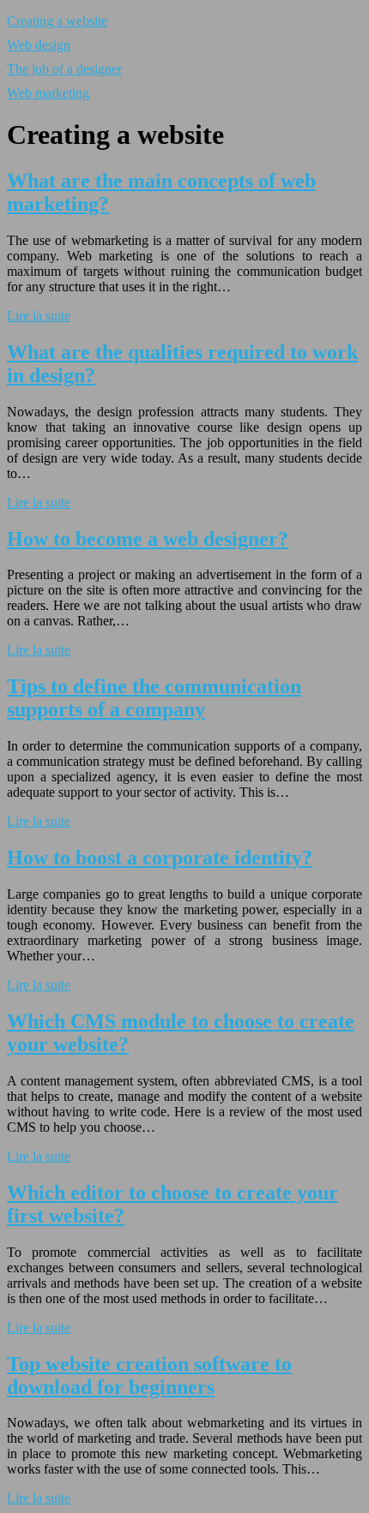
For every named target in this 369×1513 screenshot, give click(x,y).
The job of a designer (64, 69)
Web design (38, 45)
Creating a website (57, 21)
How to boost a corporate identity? (159, 857)
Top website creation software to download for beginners (149, 1375)
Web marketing (48, 93)
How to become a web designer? (147, 539)
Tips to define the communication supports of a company (154, 698)
